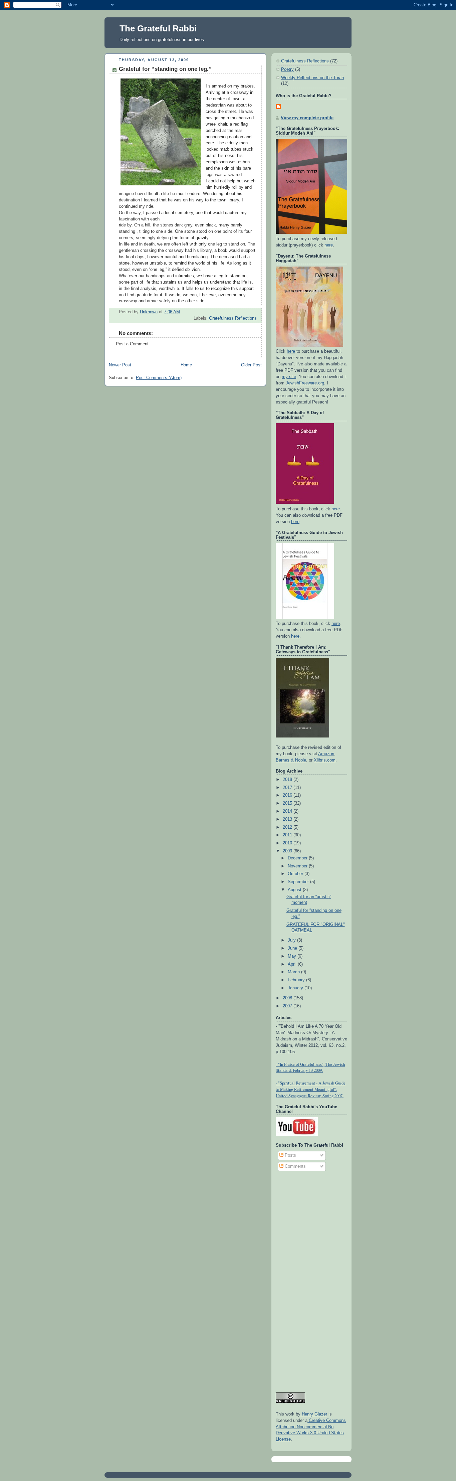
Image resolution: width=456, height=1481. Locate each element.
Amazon (326, 754)
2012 (288, 827)
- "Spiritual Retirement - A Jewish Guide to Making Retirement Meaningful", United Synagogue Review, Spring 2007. (311, 1089)
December (298, 858)
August (295, 889)
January (296, 988)
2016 (288, 795)
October (296, 873)
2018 (288, 779)
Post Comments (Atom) (159, 377)
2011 (288, 835)
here (328, 245)
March (294, 972)
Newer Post (120, 365)
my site (289, 376)
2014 (288, 811)
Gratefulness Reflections (233, 318)
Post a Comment (132, 344)
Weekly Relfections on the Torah (312, 77)
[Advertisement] (302, 1278)
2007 (288, 1006)
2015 (288, 803)
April (293, 964)
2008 (288, 998)
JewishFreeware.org (305, 383)
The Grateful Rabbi (158, 28)
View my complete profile (307, 118)
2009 (288, 851)
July (292, 940)
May (292, 956)
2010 (288, 843)
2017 (288, 787)
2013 (288, 819)
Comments (294, 1166)
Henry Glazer (313, 1414)
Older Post (251, 365)
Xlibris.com (324, 760)
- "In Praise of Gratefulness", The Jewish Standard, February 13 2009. (310, 1067)
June (293, 948)
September (299, 881)
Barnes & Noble (291, 760)
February (297, 980)
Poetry (287, 69)
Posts (289, 1155)
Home (186, 365)
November (298, 866)
